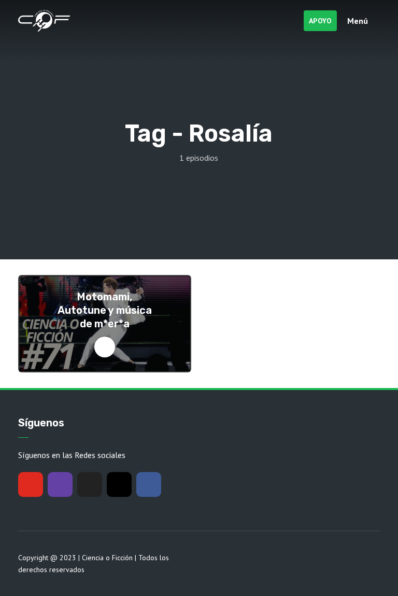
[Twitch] (60, 484)
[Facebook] (148, 484)
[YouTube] (30, 484)
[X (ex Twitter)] (89, 484)
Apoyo (320, 20)
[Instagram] (119, 484)
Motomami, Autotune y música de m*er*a (105, 310)
